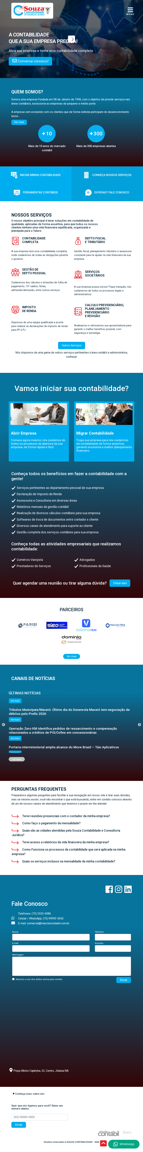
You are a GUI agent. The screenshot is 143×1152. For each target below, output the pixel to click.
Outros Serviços (71, 345)
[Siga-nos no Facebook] (110, 891)
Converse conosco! (32, 61)
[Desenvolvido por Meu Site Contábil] (108, 1133)
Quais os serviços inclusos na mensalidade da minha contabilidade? (68, 861)
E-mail (15, 943)
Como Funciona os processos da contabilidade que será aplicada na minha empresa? (68, 852)
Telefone (99, 932)
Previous (3, 725)
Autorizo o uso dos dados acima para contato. (39, 979)
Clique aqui (120, 583)
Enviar (123, 980)
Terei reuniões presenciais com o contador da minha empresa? (65, 816)
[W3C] (127, 1132)
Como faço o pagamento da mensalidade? (51, 823)
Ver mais (19, 122)
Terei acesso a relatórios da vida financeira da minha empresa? (65, 842)
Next (139, 725)
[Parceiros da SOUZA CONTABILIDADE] (27, 625)
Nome (15, 932)
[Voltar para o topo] (103, 1143)
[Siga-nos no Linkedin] (128, 891)
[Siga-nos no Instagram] (119, 891)
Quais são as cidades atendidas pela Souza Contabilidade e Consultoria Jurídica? (66, 833)
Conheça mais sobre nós (29, 1093)
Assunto (99, 943)
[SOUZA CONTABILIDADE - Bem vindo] (32, 10)
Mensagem (18, 954)
